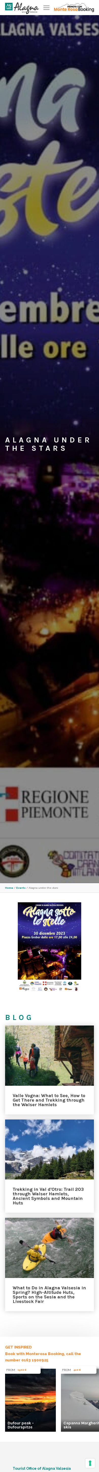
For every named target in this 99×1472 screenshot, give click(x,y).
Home (9, 887)
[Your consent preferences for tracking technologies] (90, 1463)
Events (21, 887)
